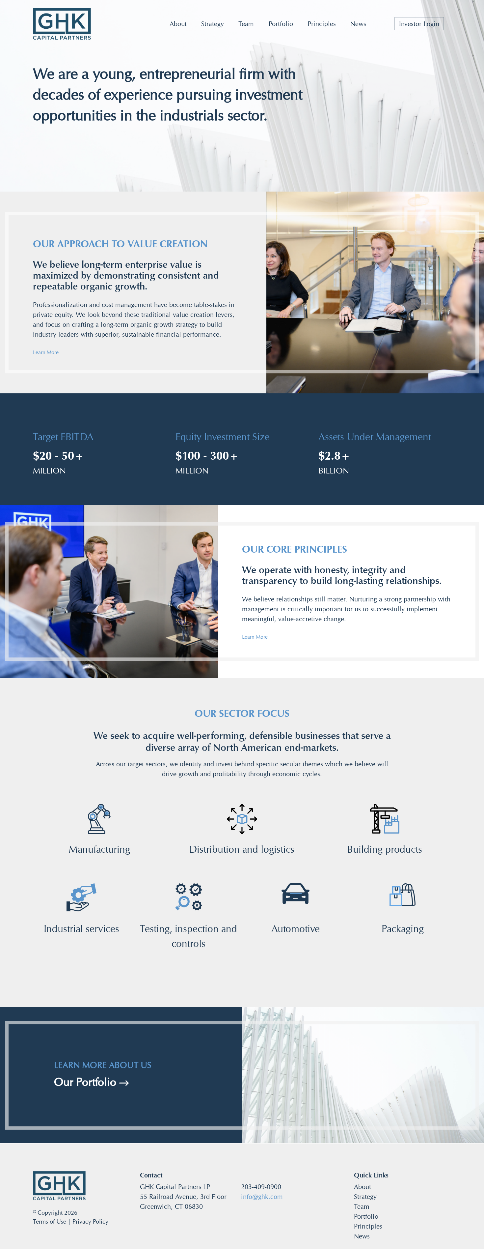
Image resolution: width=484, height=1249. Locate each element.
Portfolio (281, 23)
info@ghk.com (262, 1196)
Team (246, 23)
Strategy (212, 23)
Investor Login (419, 23)
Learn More (46, 352)
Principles (322, 23)
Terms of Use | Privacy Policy (70, 1221)
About (178, 23)
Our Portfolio (86, 1082)
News (358, 23)
